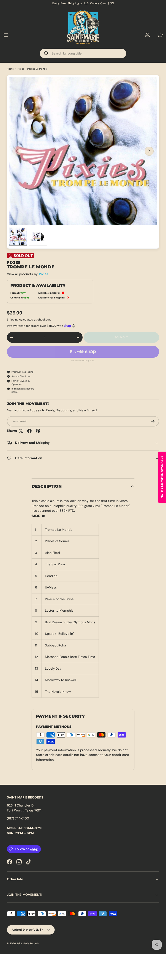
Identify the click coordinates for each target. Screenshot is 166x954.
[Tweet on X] (20, 430)
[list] (83, 151)
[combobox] (83, 53)
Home (10, 69)
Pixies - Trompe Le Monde (32, 69)
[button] (160, 35)
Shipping (12, 319)
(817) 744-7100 (18, 818)
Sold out (121, 337)
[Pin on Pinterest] (38, 430)
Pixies (43, 274)
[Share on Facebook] (29, 430)
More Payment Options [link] (83, 360)
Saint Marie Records (27, 943)
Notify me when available (162, 477)
